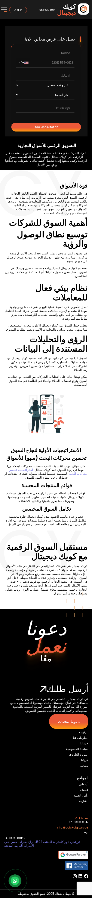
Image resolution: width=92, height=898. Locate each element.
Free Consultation (46, 127)
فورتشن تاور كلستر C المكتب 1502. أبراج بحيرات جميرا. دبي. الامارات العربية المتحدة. (42, 844)
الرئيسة (83, 732)
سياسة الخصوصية (77, 749)
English (18, 10)
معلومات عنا (80, 737)
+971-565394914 (78, 822)
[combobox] (23, 62)
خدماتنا (84, 743)
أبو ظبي (83, 784)
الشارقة (83, 801)
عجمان (84, 790)
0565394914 (47, 10)
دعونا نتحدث (69, 721)
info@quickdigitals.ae (72, 827)
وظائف (84, 765)
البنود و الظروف (78, 754)
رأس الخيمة (81, 795)
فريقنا (84, 760)
